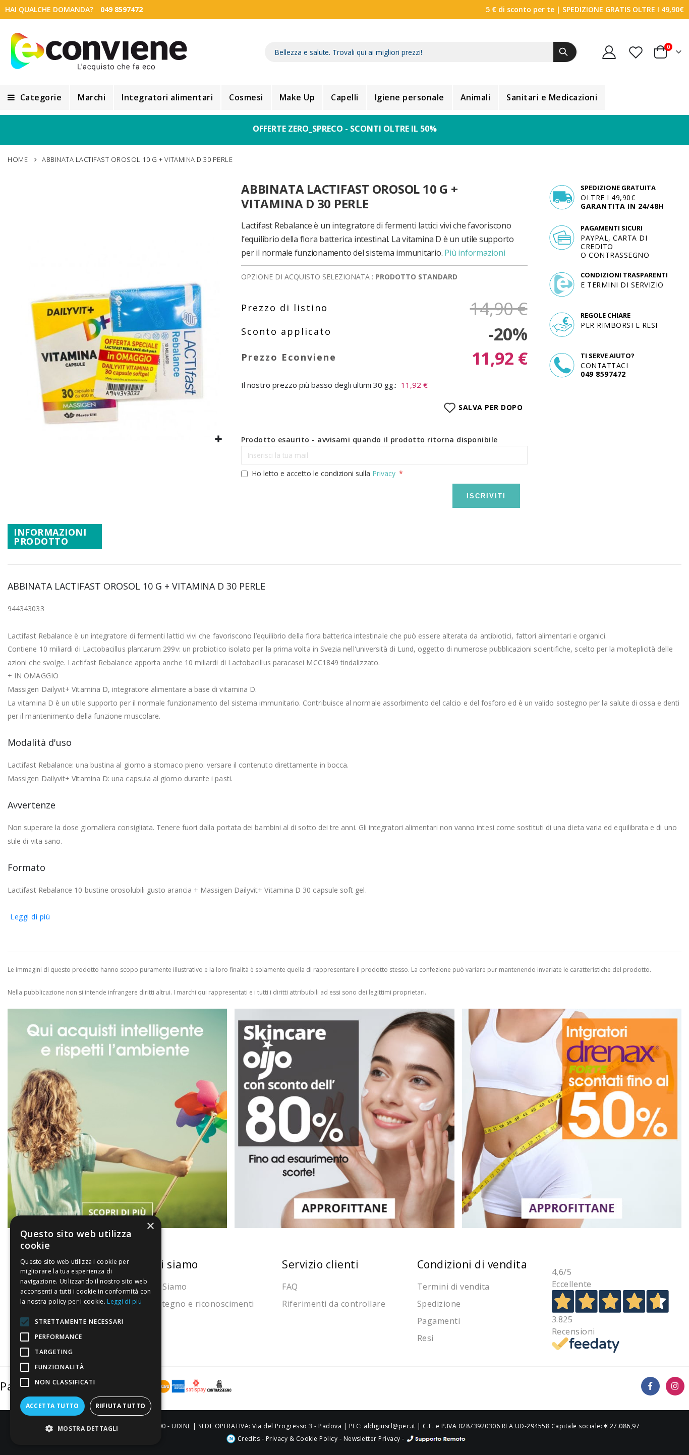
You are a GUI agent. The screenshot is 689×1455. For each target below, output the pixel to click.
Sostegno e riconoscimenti (200, 1303)
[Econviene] (99, 52)
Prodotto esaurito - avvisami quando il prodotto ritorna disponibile (369, 439)
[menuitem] (34, 97)
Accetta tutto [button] (52, 1406)
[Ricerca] (565, 52)
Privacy (383, 473)
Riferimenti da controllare (333, 1303)
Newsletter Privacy (371, 1438)
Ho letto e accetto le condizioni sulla (323, 473)
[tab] (55, 536)
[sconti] (571, 1118)
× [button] (150, 1226)
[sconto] (344, 1118)
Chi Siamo (167, 1286)
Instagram (675, 1386)
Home (18, 159)
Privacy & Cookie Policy (302, 1438)
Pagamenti (439, 1320)
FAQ (290, 1286)
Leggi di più (30, 916)
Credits (248, 1438)
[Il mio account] (609, 52)
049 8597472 (121, 9)
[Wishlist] (636, 52)
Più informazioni (474, 252)
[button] (218, 439)
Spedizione (439, 1303)
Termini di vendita (453, 1286)
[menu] (344, 97)
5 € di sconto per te (520, 9)
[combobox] (421, 52)
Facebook (650, 1386)
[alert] (85, 1330)
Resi (425, 1338)
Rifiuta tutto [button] (120, 1406)
